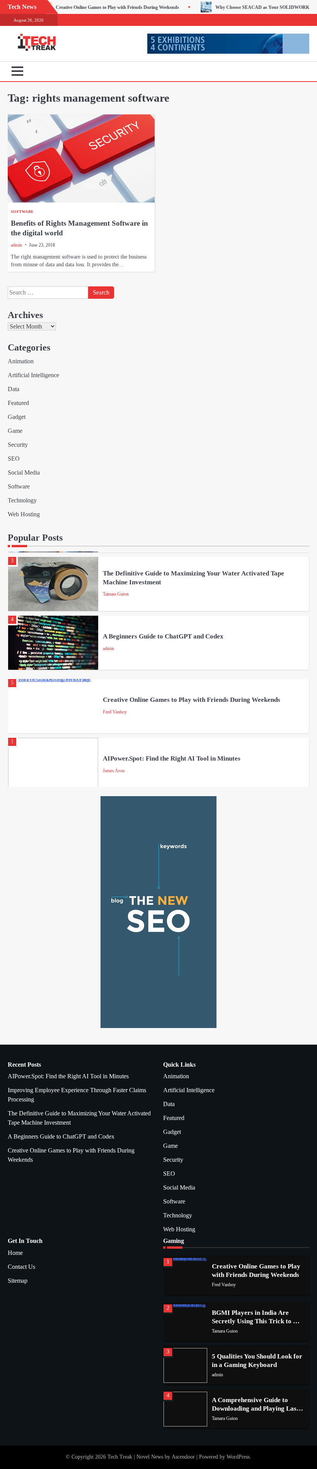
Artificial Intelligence (33, 375)
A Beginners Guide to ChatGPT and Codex (163, 636)
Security (18, 444)
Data (13, 389)
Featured (18, 403)
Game (15, 430)
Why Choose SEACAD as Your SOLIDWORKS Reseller (233, 7)
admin (16, 245)
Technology (22, 500)
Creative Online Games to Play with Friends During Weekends (78, 7)
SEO (14, 458)
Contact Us (21, 1266)
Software (22, 211)
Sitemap (17, 1280)
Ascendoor (183, 1457)
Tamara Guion (116, 594)
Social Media (24, 472)
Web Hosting (24, 514)
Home (15, 1252)
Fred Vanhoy (115, 712)
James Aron (113, 770)
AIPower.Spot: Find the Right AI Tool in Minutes (171, 758)
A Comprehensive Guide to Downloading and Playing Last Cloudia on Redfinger (255, 1408)
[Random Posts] (292, 71)
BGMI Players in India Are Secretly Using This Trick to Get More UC (257, 1321)
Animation (21, 361)
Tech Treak (119, 1457)
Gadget (17, 417)
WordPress (238, 1457)
